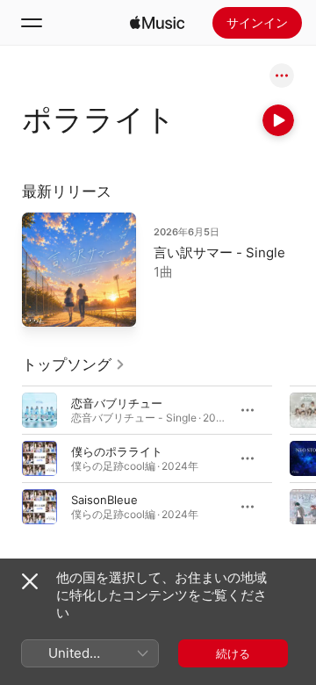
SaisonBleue (104, 500)
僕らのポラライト (116, 451)
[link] (74, 364)
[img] (157, 23)
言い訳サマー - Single (219, 252)
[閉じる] (30, 581)
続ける (233, 653)
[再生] (278, 120)
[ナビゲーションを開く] (31, 23)
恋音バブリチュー (116, 403)
